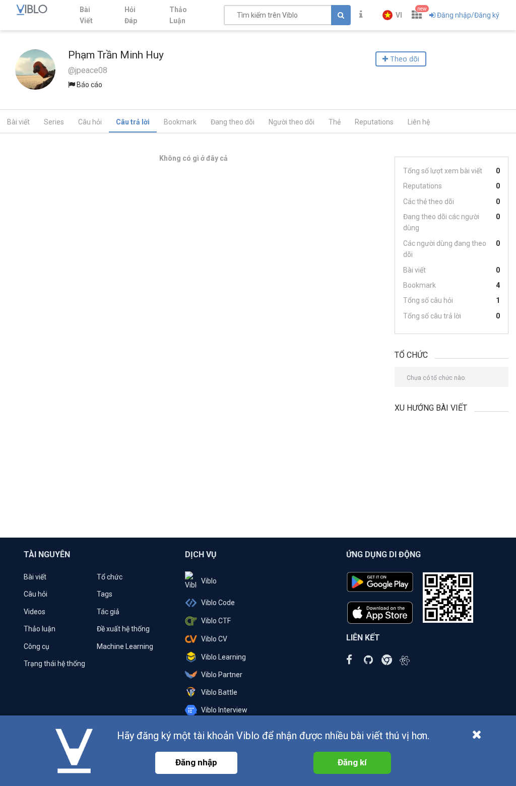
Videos (34, 612)
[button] (392, 15)
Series (54, 122)
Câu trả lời (133, 122)
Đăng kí (352, 762)
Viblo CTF (216, 621)
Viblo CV (214, 639)
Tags (104, 594)
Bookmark (180, 122)
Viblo (209, 581)
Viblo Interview (224, 710)
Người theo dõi (291, 122)
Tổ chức (109, 577)
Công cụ (36, 646)
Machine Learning (125, 646)
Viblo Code (218, 603)
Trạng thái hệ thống (54, 664)
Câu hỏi (90, 122)
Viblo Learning (223, 657)
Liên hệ (419, 122)
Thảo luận (39, 629)
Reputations (374, 122)
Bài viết (18, 122)
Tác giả (108, 612)
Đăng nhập (196, 762)
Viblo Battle (219, 692)
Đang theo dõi (232, 122)
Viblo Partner (221, 675)
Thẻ (335, 122)
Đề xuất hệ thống (123, 629)
